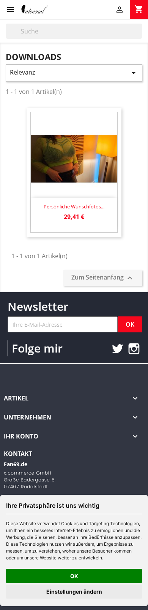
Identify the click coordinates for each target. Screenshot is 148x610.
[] (139, 36)
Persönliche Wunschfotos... (74, 206)
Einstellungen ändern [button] (74, 591)
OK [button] (74, 576)
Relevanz (74, 73)
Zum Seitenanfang (102, 278)
